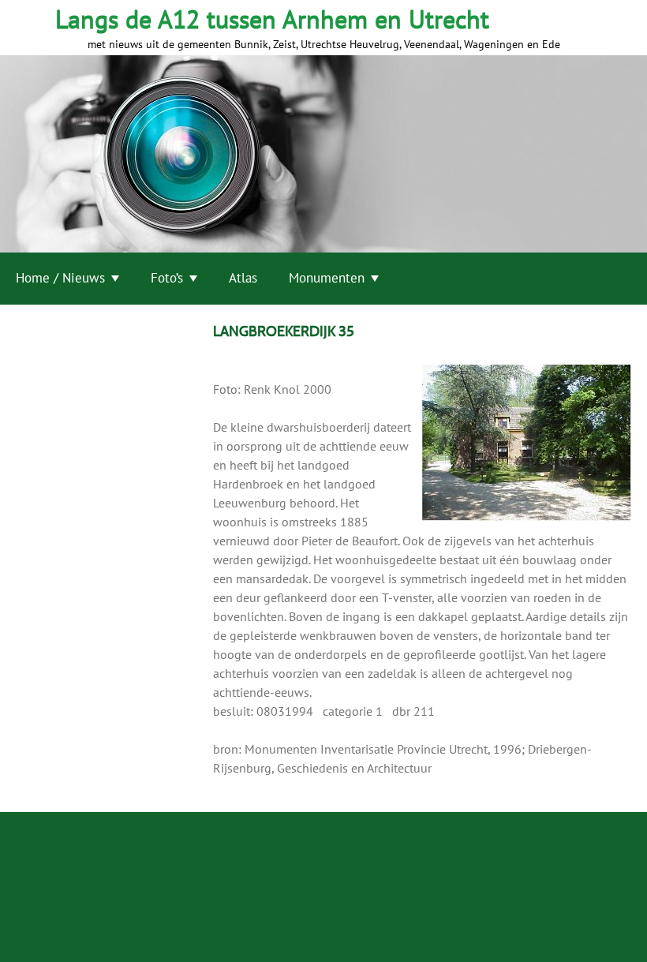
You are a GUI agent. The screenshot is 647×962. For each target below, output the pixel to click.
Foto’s (167, 277)
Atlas (243, 277)
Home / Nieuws (60, 277)
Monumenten (327, 277)
